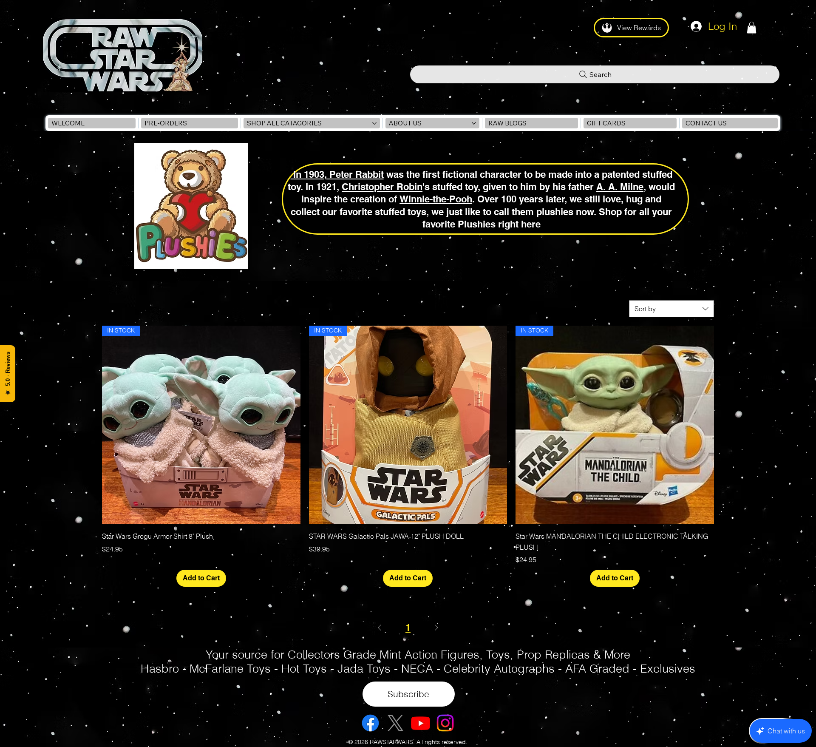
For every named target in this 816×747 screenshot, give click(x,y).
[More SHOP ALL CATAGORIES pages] (374, 123)
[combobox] (671, 308)
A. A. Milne (619, 186)
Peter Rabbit (356, 174)
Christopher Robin (382, 186)
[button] (751, 27)
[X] (395, 723)
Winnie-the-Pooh (436, 199)
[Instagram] (445, 723)
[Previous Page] (379, 627)
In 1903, (310, 174)
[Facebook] (370, 723)
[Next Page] (436, 627)
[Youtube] (420, 723)
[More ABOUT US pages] (474, 123)
